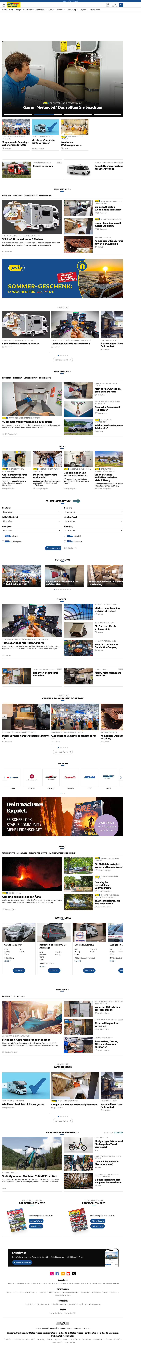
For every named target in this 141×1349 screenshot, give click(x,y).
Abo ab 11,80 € (98, 1221)
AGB (16, 1292)
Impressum (85, 1292)
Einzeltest (17, 196)
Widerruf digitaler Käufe (63, 1295)
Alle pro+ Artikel (7, 10)
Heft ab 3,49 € (97, 1226)
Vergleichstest (30, 196)
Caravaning (11, 1283)
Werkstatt (7, 996)
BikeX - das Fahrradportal (61, 1132)
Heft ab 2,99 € (36, 1226)
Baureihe (68, 508)
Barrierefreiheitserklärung (70, 1292)
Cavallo (49, 1339)
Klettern (66, 1339)
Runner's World (56, 1342)
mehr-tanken (75, 1339)
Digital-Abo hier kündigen (99, 1292)
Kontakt (9, 1292)
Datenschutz (42, 1292)
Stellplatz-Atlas (74, 1283)
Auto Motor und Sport (21, 1339)
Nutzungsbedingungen (27, 1292)
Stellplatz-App (37, 1283)
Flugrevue (57, 1339)
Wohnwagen (40, 10)
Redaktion (113, 1292)
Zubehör (51, 10)
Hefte (69, 1)
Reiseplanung (71, 10)
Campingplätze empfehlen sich (62, 853)
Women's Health (69, 1342)
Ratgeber (83, 10)
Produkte (75, 1)
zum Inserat (19, 970)
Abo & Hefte (29, 1304)
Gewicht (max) (70, 517)
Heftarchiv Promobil (42, 1304)
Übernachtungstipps (38, 853)
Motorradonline (98, 1339)
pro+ (61, 446)
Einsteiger (18, 10)
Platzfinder (59, 10)
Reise (62, 846)
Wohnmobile (27, 10)
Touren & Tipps (8, 853)
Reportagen (22, 853)
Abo (64, 1)
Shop (28, 1283)
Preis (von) (7, 526)
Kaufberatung (45, 196)
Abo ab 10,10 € (36, 1221)
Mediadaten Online (56, 1313)
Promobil (117, 1339)
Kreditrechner (96, 1283)
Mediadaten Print (70, 1313)
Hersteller (6, 508)
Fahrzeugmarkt (95, 10)
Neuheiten (6, 196)
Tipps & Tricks (19, 996)
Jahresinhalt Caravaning (93, 1304)
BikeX (33, 1339)
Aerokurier (7, 1339)
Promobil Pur (62, 1283)
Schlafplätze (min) (10, 517)
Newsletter (20, 1283)
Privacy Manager (53, 1292)
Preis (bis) (68, 526)
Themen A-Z (85, 1283)
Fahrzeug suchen (53, 548)
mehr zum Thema (61, 360)
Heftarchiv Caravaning (58, 1304)
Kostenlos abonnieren (22, 1262)
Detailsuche (68, 548)
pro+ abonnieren (49, 1283)
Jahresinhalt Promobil (76, 1304)
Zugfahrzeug (45, 378)
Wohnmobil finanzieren (111, 1283)
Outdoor (109, 1339)
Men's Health (86, 1339)
